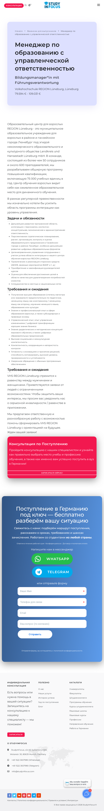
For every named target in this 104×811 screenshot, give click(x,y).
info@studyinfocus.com (23, 771)
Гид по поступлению (48, 702)
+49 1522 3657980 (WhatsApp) (26, 760)
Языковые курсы (77, 715)
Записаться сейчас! (52, 473)
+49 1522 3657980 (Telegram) (25, 765)
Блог (40, 706)
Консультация (14, 6)
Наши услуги (44, 693)
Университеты (76, 689)
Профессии (75, 719)
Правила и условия (57, 800)
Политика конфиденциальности (32, 800)
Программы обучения (80, 702)
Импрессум (72, 800)
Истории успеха (46, 698)
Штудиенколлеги (78, 698)
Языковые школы (78, 711)
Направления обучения (81, 724)
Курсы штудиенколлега (81, 706)
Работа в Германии (79, 728)
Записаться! (16, 735)
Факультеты (75, 693)
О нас (41, 689)
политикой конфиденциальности (68, 651)
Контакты (11, 800)
